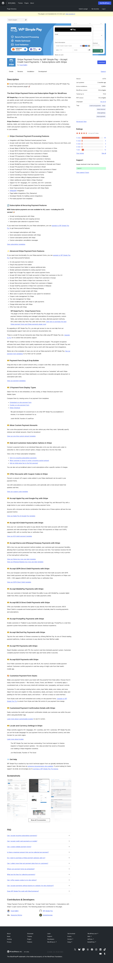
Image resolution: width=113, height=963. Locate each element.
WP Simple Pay (48, 911)
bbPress (91, 939)
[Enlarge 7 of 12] (47, 809)
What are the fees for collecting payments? (21, 874)
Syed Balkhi (23, 65)
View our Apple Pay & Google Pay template (21, 516)
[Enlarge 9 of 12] (69, 791)
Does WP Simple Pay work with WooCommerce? (23, 891)
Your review (80, 153)
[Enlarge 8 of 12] (69, 781)
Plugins (29, 939)
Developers (50, 939)
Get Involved (71, 933)
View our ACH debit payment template (19, 536)
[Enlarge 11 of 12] (69, 812)
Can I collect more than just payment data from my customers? (27, 863)
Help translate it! (70, 14)
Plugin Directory (11, 9)
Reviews (20, 71)
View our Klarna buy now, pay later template (21, 559)
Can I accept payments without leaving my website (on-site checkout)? (30, 885)
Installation (30, 71)
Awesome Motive (16, 915)
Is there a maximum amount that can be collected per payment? (28, 852)
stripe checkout (101, 109)
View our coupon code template (17, 491)
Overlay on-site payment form (19, 405)
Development (42, 71)
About (9, 933)
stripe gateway (101, 112)
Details (11, 71)
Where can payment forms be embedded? (21, 869)
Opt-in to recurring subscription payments (23, 458)
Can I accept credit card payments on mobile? (22, 841)
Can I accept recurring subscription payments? (22, 835)
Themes (29, 936)
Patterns (29, 942)
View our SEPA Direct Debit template (19, 582)
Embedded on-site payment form (20, 402)
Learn (49, 933)
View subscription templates (16, 244)
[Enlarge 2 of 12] (25, 794)
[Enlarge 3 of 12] (25, 805)
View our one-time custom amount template (21, 436)
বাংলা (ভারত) (26, 951)
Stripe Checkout (15, 408)
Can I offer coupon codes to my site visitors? (22, 880)
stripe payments (101, 116)
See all (104, 153)
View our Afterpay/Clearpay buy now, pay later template (25, 562)
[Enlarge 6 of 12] (47, 796)
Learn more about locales (15, 739)
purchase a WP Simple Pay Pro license (45, 769)
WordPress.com (93, 933)
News (8, 936)
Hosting (9, 939)
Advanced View (81, 121)
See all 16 (103, 101)
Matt (90, 936)
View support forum (82, 172)
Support (103, 71)
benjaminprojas (48, 915)
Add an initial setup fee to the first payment (24, 463)
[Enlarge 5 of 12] (47, 781)
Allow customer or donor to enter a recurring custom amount (29, 460)
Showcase (30, 933)
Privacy (9, 942)
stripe (103, 105)
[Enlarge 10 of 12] (69, 801)
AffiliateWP (13, 191)
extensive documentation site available (40, 766)
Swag (69, 942)
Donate (70, 939)
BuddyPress (92, 942)
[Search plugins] (26, 20)
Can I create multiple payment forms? (19, 847)
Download (102, 62)
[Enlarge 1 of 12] (25, 781)
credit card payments (95, 105)
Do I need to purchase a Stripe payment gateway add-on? (26, 858)
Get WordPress (105, 3)
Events (69, 936)
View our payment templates (16, 381)
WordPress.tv (52, 942)
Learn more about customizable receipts (20, 719)
